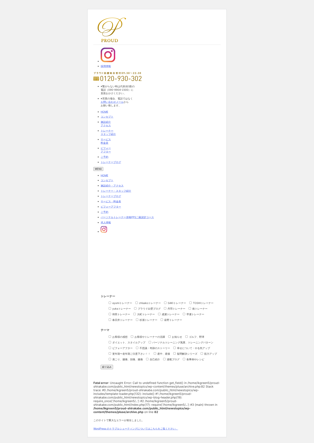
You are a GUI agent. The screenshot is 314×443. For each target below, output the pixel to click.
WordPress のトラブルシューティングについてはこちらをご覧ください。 (135, 428)
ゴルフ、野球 (196, 336)
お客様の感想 (120, 336)
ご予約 (104, 156)
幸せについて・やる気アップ (193, 348)
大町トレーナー (145, 314)
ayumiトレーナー (122, 302)
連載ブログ (173, 359)
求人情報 (106, 222)
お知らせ (176, 336)
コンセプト (107, 116)
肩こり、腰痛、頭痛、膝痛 (127, 359)
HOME (104, 111)
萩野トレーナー (173, 319)
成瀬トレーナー (170, 314)
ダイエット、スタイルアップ (128, 342)
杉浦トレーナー (148, 319)
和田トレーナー (121, 314)
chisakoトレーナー (149, 302)
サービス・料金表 (111, 201)
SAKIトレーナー (176, 302)
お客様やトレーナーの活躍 (149, 336)
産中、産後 (163, 353)
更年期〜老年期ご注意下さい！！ (131, 353)
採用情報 (106, 66)
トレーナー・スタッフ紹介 (116, 190)
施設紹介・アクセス (112, 185)
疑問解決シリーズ (186, 353)
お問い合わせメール (112, 101)
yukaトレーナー (121, 308)
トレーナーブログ (111, 162)
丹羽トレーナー (176, 308)
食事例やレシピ (195, 359)
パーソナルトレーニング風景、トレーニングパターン (182, 342)
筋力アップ (210, 353)
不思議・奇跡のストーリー (154, 348)
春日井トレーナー (122, 319)
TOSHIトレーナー (203, 302)
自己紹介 (154, 359)
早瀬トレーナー (195, 314)
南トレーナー (200, 308)
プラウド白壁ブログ (149, 308)
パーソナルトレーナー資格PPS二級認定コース (127, 217)
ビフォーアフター (111, 206)
